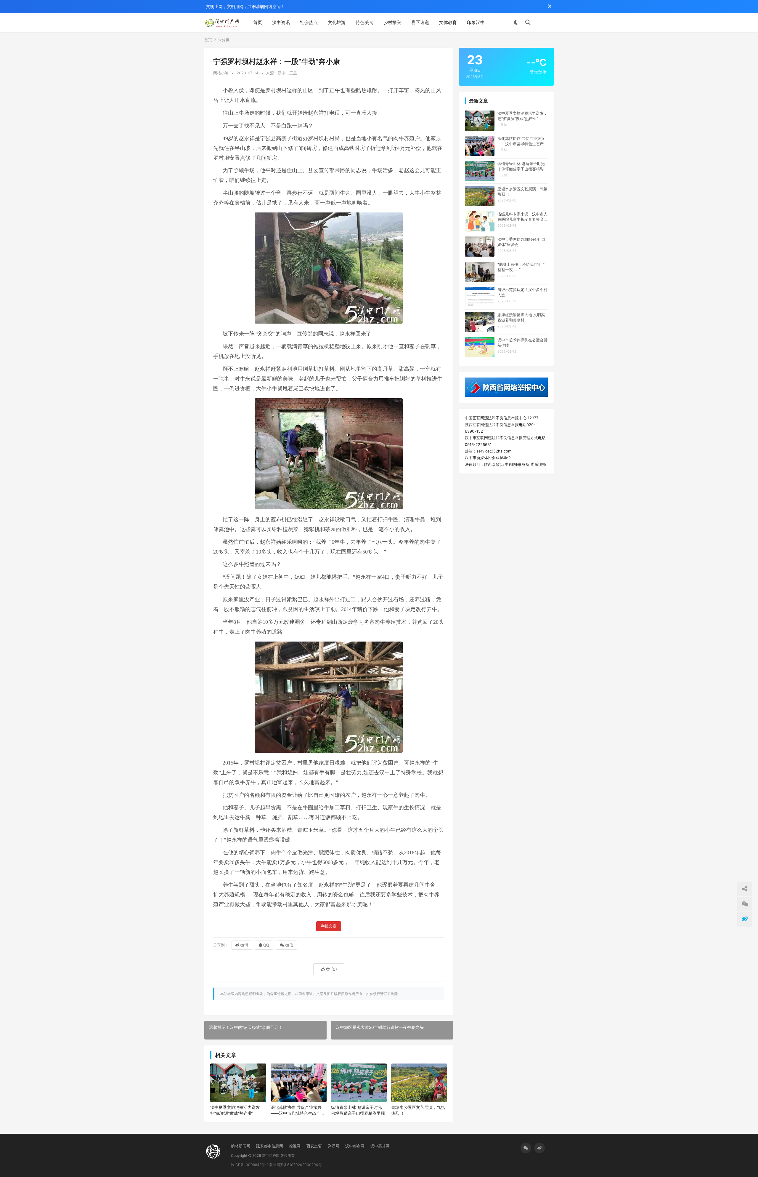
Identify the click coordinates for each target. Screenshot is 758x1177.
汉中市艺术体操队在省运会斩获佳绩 (522, 343)
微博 (244, 945)
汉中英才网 (380, 1146)
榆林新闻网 (240, 1146)
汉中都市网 (354, 1146)
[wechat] (526, 1148)
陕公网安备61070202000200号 (295, 1164)
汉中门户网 (271, 1155)
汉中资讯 (281, 22)
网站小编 (221, 73)
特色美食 (364, 22)
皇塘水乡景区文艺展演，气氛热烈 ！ (418, 1110)
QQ (266, 945)
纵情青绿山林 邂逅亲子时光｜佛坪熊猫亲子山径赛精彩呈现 (358, 1110)
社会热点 (309, 22)
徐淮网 (295, 1146)
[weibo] (539, 1148)
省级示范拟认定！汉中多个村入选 (522, 292)
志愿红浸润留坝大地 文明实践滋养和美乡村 (521, 317)
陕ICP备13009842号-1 (250, 1164)
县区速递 (420, 22)
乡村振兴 (392, 22)
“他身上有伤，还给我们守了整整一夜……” (521, 267)
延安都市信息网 (269, 1146)
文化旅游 (337, 22)
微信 (289, 945)
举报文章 (328, 926)
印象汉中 (476, 22)
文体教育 (448, 22)
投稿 (545, 22)
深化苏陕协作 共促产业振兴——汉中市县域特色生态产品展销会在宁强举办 (298, 1110)
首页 (257, 22)
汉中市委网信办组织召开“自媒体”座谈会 (521, 242)
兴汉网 (333, 1146)
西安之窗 (314, 1146)
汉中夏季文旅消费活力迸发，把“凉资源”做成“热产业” (237, 1110)
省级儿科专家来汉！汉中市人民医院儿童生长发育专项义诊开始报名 (522, 217)
